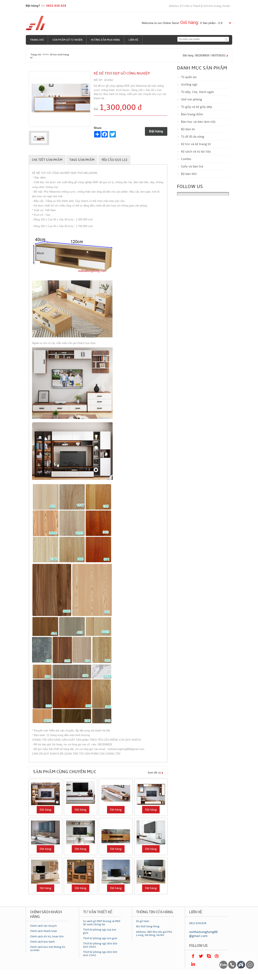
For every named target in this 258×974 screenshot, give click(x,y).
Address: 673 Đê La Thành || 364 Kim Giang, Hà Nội (199, 6)
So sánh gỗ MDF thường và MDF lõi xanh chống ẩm (101, 923)
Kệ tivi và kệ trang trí (196, 144)
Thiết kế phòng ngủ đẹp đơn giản (99, 931)
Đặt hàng (156, 131)
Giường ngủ (189, 85)
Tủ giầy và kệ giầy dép (196, 107)
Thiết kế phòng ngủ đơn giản (100, 938)
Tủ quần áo (189, 77)
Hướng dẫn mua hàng (105, 39)
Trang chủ (37, 39)
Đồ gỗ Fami (142, 921)
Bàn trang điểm (192, 114)
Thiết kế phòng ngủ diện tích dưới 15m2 (100, 953)
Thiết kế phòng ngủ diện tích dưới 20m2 (100, 945)
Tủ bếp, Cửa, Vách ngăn (197, 92)
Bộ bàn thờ (188, 174)
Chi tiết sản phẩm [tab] (47, 160)
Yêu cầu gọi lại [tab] (114, 160)
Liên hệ (133, 39)
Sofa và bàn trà (192, 166)
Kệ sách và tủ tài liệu (196, 152)
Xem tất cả (154, 772)
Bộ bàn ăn (188, 129)
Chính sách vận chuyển (43, 926)
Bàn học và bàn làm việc (198, 122)
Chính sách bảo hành (42, 941)
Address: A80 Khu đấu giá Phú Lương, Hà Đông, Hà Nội (154, 933)
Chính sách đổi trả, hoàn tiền (47, 936)
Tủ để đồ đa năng (192, 137)
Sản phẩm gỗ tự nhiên (67, 39)
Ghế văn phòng (191, 99)
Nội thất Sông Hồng (147, 926)
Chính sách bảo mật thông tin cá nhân (47, 948)
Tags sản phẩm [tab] (81, 160)
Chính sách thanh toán (43, 931)
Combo (186, 159)
